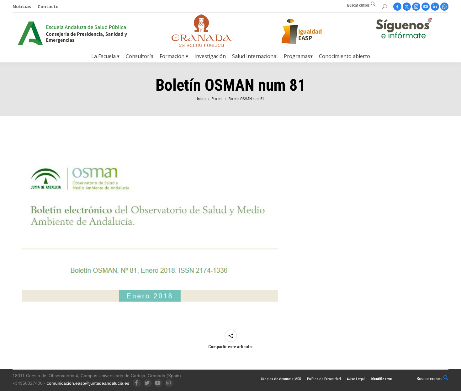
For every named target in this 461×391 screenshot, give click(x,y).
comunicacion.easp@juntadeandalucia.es (88, 383)
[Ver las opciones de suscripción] (403, 29)
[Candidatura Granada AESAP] (202, 45)
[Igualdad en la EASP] (312, 31)
